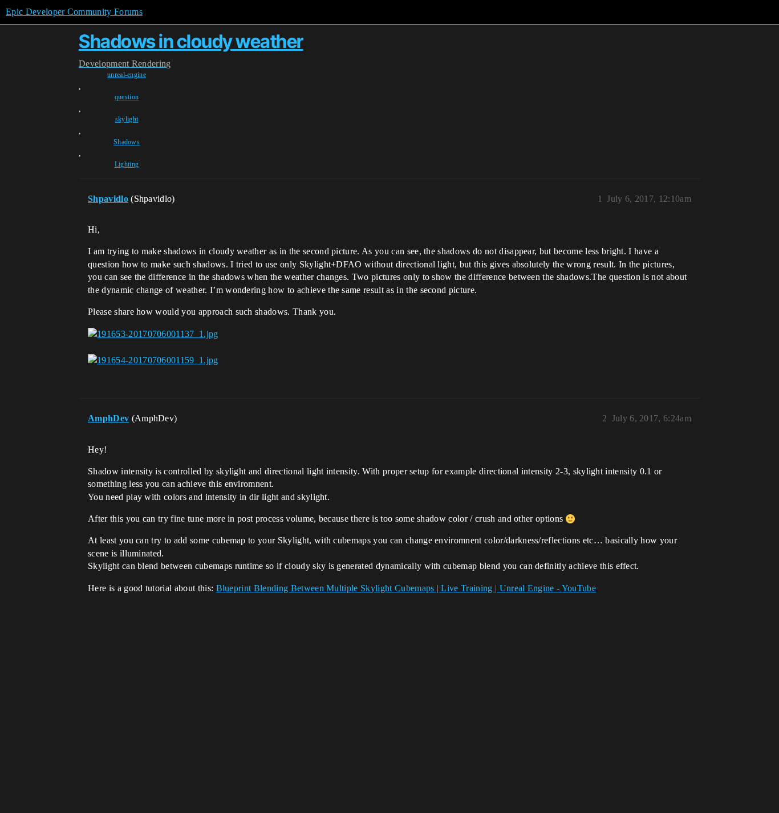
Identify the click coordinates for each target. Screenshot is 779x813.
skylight (127, 119)
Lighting (127, 164)
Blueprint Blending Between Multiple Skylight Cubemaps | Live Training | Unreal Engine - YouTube (406, 588)
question (127, 97)
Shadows (126, 142)
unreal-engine (126, 75)
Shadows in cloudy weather (191, 41)
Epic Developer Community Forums (74, 12)
